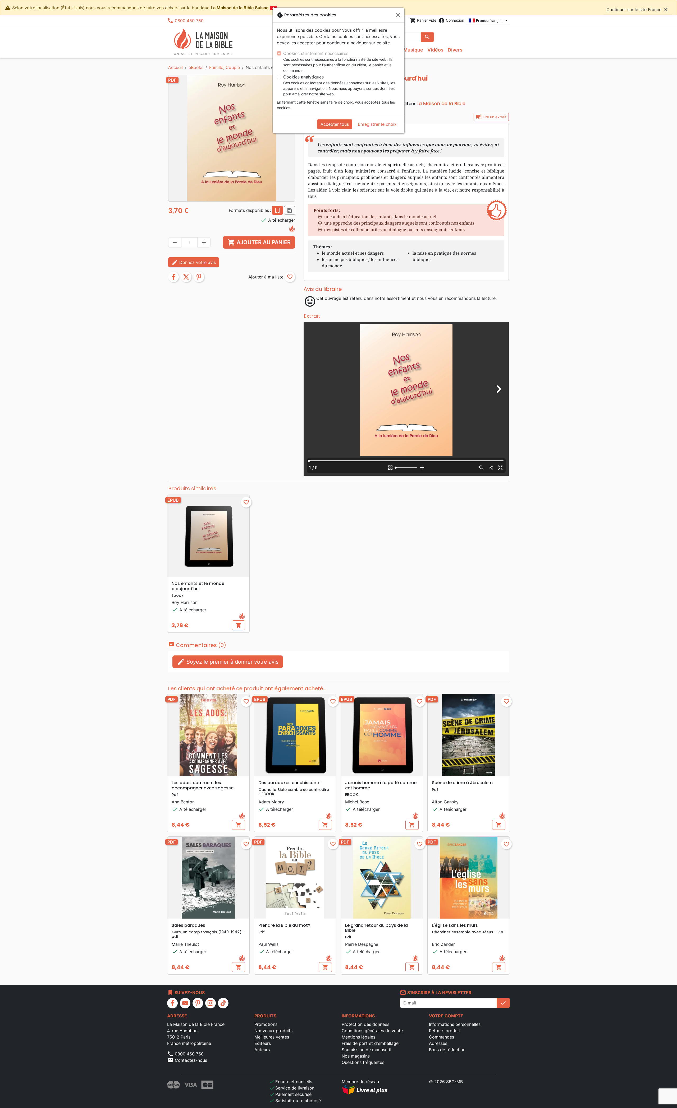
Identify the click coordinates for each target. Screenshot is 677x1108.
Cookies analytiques (303, 77)
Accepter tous (335, 124)
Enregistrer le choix (377, 124)
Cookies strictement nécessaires (315, 53)
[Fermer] (398, 15)
